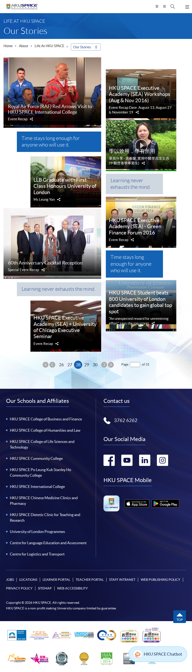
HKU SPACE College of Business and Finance (46, 419)
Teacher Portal (90, 579)
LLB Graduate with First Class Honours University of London (64, 186)
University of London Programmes (37, 531)
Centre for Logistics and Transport (37, 554)
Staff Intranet (122, 579)
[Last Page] (111, 365)
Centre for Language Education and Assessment (48, 543)
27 (69, 364)
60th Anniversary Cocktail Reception (45, 262)
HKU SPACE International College (37, 486)
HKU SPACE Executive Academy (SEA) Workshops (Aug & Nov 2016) (139, 94)
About (23, 46)
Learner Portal (56, 579)
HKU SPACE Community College (36, 458)
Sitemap (45, 588)
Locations (28, 579)
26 (61, 364)
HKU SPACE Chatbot (163, 654)
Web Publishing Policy (160, 579)
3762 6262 (125, 420)
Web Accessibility (72, 588)
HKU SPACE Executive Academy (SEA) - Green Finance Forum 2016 (135, 226)
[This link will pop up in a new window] (137, 503)
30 (95, 364)
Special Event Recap (23, 270)
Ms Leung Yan (44, 199)
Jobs (10, 579)
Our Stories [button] (82, 47)
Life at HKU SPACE (49, 46)
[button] (172, 7)
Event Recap (17, 119)
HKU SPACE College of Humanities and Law (45, 430)
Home (8, 46)
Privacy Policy (19, 588)
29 (86, 364)
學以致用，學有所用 (132, 151)
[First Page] (45, 365)
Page (124, 364)
